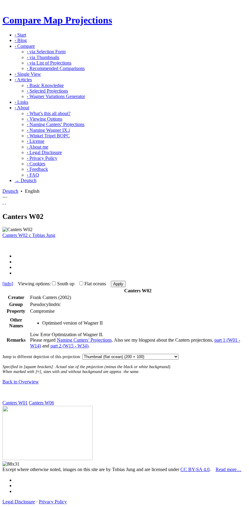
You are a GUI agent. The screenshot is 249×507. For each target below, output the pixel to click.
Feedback (37, 169)
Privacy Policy (42, 158)
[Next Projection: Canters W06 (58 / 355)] (5, 202)
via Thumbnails (43, 57)
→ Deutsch (25, 180)
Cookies (36, 163)
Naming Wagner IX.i (48, 130)
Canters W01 (15, 402)
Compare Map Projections (57, 20)
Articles (23, 79)
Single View (28, 74)
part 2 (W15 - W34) (69, 345)
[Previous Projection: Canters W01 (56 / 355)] (3, 202)
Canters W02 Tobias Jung (28, 235)
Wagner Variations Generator (56, 96)
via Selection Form (46, 51)
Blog (21, 40)
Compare (25, 46)
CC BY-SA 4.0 (195, 469)
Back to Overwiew (20, 381)
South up (65, 283)
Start (20, 34)
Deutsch (10, 191)
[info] (7, 283)
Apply (118, 284)
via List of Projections (49, 62)
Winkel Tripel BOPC (48, 135)
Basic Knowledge (45, 85)
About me (37, 147)
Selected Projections (47, 90)
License (35, 141)
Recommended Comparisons (56, 68)
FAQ (33, 175)
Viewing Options (44, 118)
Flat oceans (95, 283)
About (22, 107)
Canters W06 (41, 402)
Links (21, 102)
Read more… (228, 469)
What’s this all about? (48, 113)
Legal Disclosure (44, 152)
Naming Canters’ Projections (55, 124)
